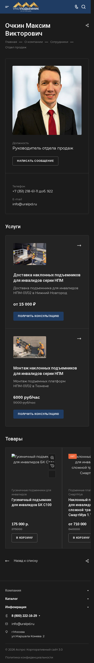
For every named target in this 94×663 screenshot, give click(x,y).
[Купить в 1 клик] (52, 465)
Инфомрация (15, 607)
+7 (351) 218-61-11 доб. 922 (32, 191)
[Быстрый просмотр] (52, 457)
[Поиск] (83, 7)
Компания (13, 590)
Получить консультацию (38, 316)
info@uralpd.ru (24, 204)
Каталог (11, 598)
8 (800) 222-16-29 (24, 616)
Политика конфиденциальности (29, 657)
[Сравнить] (52, 474)
